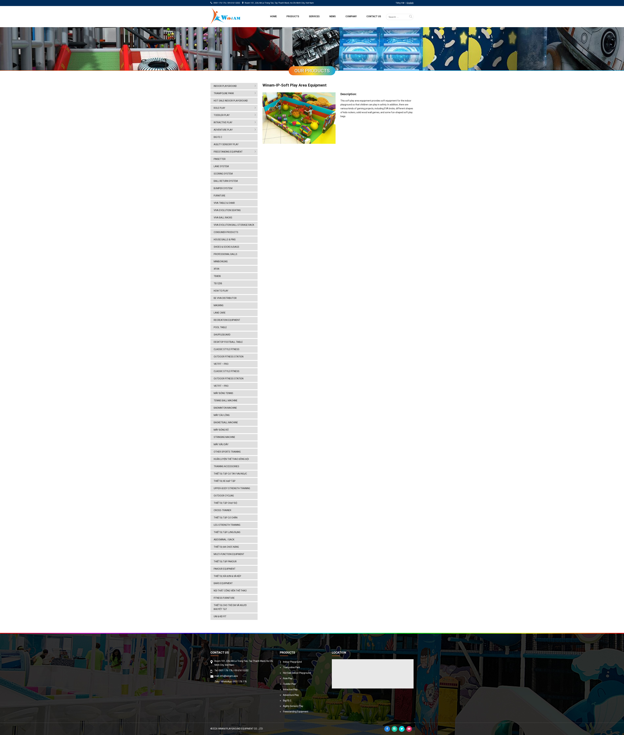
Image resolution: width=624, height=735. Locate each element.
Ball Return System (226, 181)
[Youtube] (409, 729)
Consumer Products (226, 232)
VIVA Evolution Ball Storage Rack (234, 225)
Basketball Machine (226, 422)
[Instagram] (394, 729)
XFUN (216, 268)
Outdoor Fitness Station (228, 356)
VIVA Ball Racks (223, 217)
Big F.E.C (218, 137)
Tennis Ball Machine (225, 400)
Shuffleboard (222, 334)
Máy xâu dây (221, 444)
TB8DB (217, 276)
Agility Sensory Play (226, 144)
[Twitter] (402, 729)
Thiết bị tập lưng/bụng (227, 532)
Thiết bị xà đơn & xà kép (227, 576)
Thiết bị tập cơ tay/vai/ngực (230, 473)
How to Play (221, 290)
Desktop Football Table (228, 342)
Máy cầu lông (222, 415)
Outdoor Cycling (224, 495)
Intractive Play (223, 122)
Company (351, 16)
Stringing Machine (224, 437)
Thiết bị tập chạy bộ (225, 503)
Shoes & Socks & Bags (226, 247)
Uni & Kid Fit (220, 616)
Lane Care (220, 312)
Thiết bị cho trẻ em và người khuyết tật (230, 607)
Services (314, 16)
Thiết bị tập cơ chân (225, 517)
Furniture (219, 195)
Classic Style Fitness (226, 349)
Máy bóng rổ (221, 429)
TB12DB (218, 283)
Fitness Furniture (224, 598)
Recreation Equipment (227, 320)
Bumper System (223, 188)
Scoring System (223, 173)
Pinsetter (220, 159)
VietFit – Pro (221, 364)
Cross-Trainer (222, 510)
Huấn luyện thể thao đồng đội (231, 459)
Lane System (221, 166)
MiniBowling (221, 261)
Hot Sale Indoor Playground (231, 100)
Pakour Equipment (224, 569)
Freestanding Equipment (228, 151)
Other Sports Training (227, 451)
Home (273, 16)
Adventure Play (223, 129)
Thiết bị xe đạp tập (224, 481)
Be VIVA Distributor (225, 298)
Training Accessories (226, 466)
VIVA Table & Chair (224, 203)
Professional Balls (225, 254)
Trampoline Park (224, 93)
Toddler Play (222, 115)
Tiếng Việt (400, 3)
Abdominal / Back (224, 539)
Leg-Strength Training (227, 525)
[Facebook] (387, 729)
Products (292, 16)
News (332, 16)
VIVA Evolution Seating (227, 210)
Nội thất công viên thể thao (230, 590)
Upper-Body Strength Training (232, 488)
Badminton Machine (225, 408)
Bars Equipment (223, 583)
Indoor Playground (225, 86)
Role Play (219, 108)
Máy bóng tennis (223, 393)
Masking (218, 305)
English (410, 3)
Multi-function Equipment (229, 554)
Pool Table (220, 327)
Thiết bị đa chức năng (226, 547)
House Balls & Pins (225, 239)
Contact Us (373, 16)
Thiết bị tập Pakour (225, 561)
